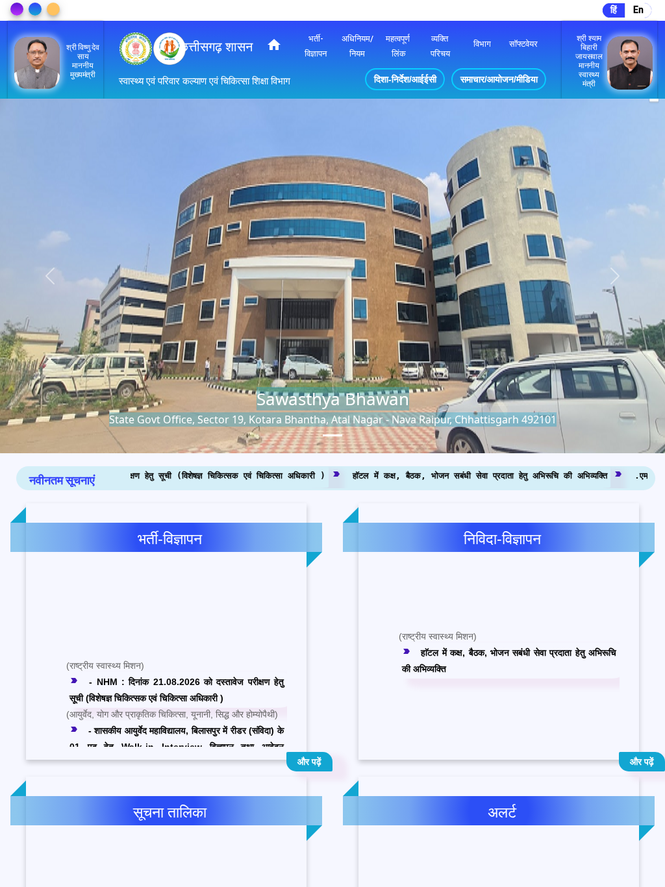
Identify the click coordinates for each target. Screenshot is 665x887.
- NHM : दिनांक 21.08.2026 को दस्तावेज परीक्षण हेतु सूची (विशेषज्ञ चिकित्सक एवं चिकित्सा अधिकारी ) (176, 660)
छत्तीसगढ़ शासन (216, 47)
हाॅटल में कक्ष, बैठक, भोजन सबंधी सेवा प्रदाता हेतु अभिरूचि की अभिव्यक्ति (359, 475)
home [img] (274, 45)
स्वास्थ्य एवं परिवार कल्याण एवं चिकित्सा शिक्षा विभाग (204, 81)
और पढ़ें (309, 761)
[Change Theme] (16, 9)
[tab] (332, 435)
